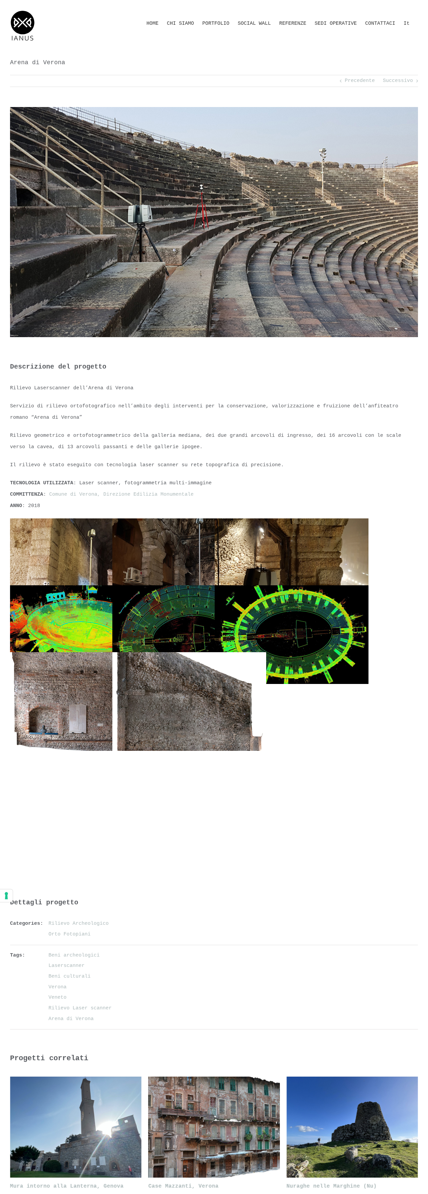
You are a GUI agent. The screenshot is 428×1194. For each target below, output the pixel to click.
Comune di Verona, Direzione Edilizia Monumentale (121, 494)
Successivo (398, 81)
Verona (57, 987)
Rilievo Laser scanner (80, 1008)
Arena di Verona (71, 1019)
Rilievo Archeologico (78, 923)
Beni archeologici (74, 955)
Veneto (57, 997)
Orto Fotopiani (69, 934)
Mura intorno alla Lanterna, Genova (67, 1186)
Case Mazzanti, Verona (183, 1186)
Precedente (360, 81)
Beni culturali (69, 976)
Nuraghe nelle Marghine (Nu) (332, 1186)
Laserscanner (66, 966)
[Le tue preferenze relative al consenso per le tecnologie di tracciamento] (6, 895)
